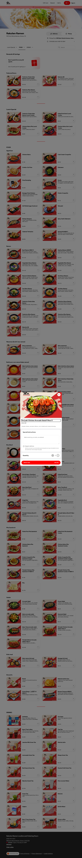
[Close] (59, 394)
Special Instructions (29, 432)
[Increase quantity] (58, 455)
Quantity (26, 455)
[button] (41, 405)
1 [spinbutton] (55, 455)
